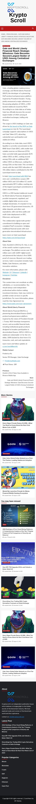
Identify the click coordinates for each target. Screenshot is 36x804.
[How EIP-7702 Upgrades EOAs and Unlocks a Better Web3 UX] (18, 553)
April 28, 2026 (12, 537)
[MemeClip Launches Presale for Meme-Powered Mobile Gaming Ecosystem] (18, 477)
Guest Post (6, 596)
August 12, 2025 (17, 429)
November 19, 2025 (18, 605)
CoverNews (28, 798)
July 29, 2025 (18, 63)
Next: (19, 382)
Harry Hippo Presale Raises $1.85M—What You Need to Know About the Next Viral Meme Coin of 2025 (17, 425)
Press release (6, 46)
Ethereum (5, 782)
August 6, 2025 (17, 462)
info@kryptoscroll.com (16, 717)
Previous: (16, 373)
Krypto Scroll (18, 17)
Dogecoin (5, 778)
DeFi (3, 774)
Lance (5, 537)
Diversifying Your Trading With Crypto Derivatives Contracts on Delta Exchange (17, 743)
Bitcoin (4, 761)
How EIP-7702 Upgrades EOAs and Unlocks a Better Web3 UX (16, 737)
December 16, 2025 (18, 571)
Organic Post (6, 562)
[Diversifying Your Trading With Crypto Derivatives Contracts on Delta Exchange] (18, 587)
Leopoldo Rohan (8, 63)
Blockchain (5, 765)
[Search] (33, 28)
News (4, 524)
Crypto (4, 769)
